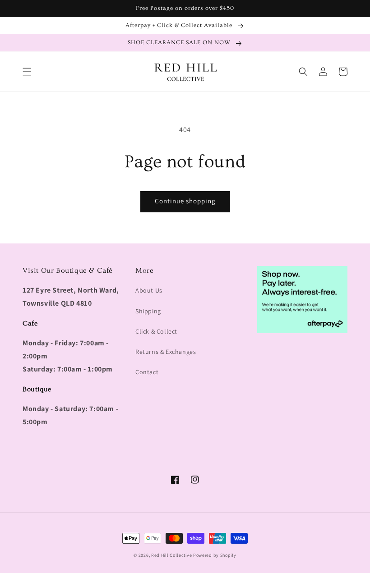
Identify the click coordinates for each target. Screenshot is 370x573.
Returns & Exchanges (165, 352)
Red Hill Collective (171, 555)
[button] (27, 72)
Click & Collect (156, 331)
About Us (148, 290)
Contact (146, 372)
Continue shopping (185, 201)
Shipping (148, 311)
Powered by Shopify (214, 555)
